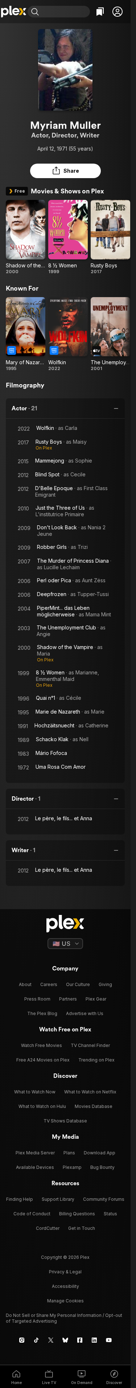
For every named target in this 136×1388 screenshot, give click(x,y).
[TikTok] (36, 1340)
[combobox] (65, 11)
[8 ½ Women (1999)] (68, 237)
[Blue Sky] (65, 1340)
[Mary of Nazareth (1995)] (25, 334)
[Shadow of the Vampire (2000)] (25, 237)
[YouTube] (109, 1340)
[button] (117, 11)
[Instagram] (22, 1340)
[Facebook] (80, 1340)
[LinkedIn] (94, 1340)
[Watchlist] (100, 11)
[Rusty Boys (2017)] (110, 237)
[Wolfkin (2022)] (68, 334)
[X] (51, 1340)
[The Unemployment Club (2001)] (110, 334)
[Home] (14, 11)
